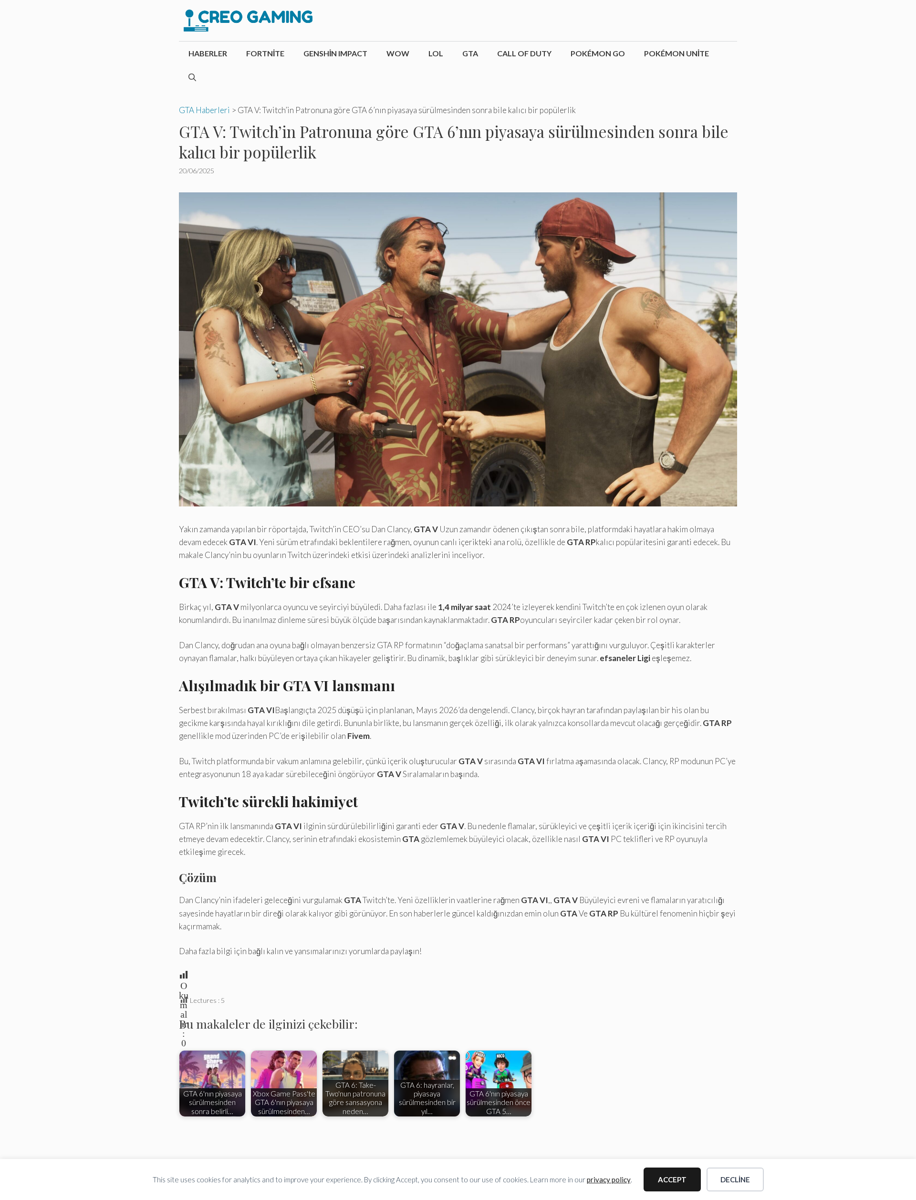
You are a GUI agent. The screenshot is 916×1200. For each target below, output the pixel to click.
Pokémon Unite (676, 53)
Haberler (207, 53)
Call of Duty (524, 53)
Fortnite (265, 53)
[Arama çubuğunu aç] (192, 77)
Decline (735, 1179)
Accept (672, 1179)
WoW (397, 53)
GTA (470, 53)
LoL (435, 53)
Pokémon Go (598, 53)
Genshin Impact (335, 53)
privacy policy (609, 1179)
